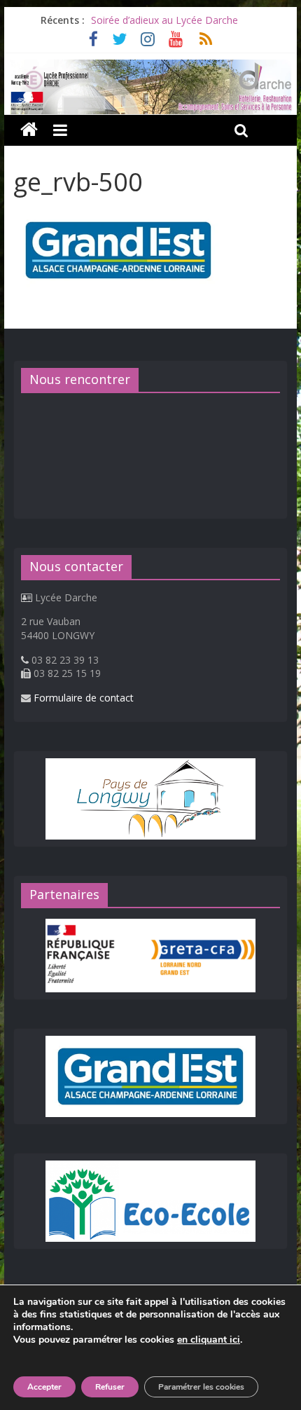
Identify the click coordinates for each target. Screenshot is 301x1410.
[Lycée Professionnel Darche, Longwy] (150, 68)
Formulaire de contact (84, 697)
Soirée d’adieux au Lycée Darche (164, 20)
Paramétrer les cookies (201, 1386)
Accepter (44, 1386)
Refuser (110, 1386)
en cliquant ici (208, 1340)
